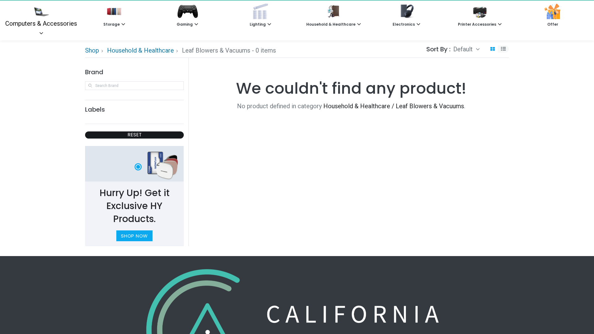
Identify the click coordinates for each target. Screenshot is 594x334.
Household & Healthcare (140, 50)
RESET (134, 134)
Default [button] (463, 49)
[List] (503, 49)
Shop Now (134, 236)
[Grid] (492, 49)
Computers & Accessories (41, 23)
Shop (92, 50)
